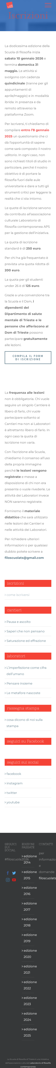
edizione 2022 (28, 985)
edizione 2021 (28, 969)
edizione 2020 (28, 954)
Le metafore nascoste (23, 693)
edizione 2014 (28, 859)
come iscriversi (18, 595)
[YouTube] (14, 880)
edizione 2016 (28, 891)
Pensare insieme (19, 683)
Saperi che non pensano (26, 631)
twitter (12, 793)
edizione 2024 (28, 1017)
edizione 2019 (28, 938)
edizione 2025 (28, 1032)
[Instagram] (8, 880)
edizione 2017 (28, 906)
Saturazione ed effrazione (26, 641)
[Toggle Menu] (48, 5)
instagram (15, 783)
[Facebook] (8, 873)
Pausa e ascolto (19, 622)
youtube (13, 802)
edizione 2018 (28, 922)
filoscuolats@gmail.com (24, 558)
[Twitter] (14, 873)
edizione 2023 (28, 1001)
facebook (14, 774)
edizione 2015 (28, 875)
